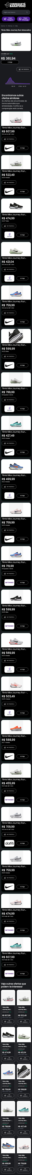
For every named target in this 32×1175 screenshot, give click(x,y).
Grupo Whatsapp (25, 19)
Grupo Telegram (10, 19)
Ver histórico (25, 69)
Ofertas (10, 26)
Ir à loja (10, 62)
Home (3, 26)
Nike (16, 26)
